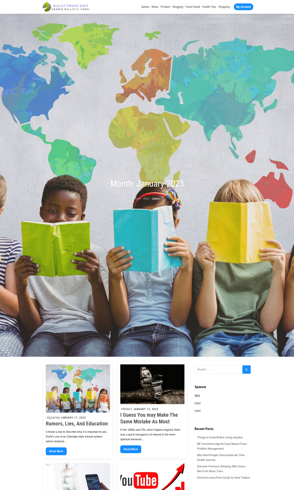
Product (165, 7)
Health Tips (209, 7)
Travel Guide (192, 7)
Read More (56, 452)
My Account (243, 7)
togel (198, 403)
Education (53, 417)
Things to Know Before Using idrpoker (220, 437)
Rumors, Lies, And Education (77, 423)
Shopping (224, 7)
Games (145, 7)
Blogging (178, 7)
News (155, 7)
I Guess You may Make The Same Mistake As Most (149, 418)
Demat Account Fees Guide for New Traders (223, 477)
